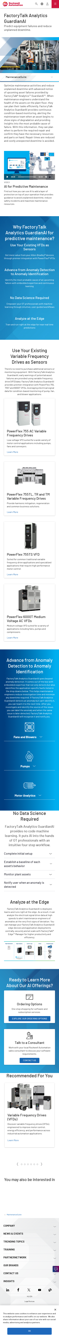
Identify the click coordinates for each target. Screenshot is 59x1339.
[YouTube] (40, 1289)
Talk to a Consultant (14, 1031)
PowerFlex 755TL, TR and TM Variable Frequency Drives (28, 465)
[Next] (41, 1164)
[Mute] (46, 177)
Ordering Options (12, 992)
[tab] (21, 1164)
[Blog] (50, 1289)
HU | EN (29, 1296)
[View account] (47, 4)
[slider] (27, 177)
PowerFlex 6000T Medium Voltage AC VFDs (25, 586)
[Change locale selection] (42, 4)
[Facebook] (18, 1289)
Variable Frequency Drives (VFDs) (21, 1084)
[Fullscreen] (51, 177)
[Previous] (17, 1164)
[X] (29, 1289)
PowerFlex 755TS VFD (15, 523)
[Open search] (36, 4)
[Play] (7, 177)
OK (29, 1331)
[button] (29, 165)
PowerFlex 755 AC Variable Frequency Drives (26, 400)
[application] (29, 165)
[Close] (55, 1309)
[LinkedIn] (8, 1289)
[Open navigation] (55, 4)
